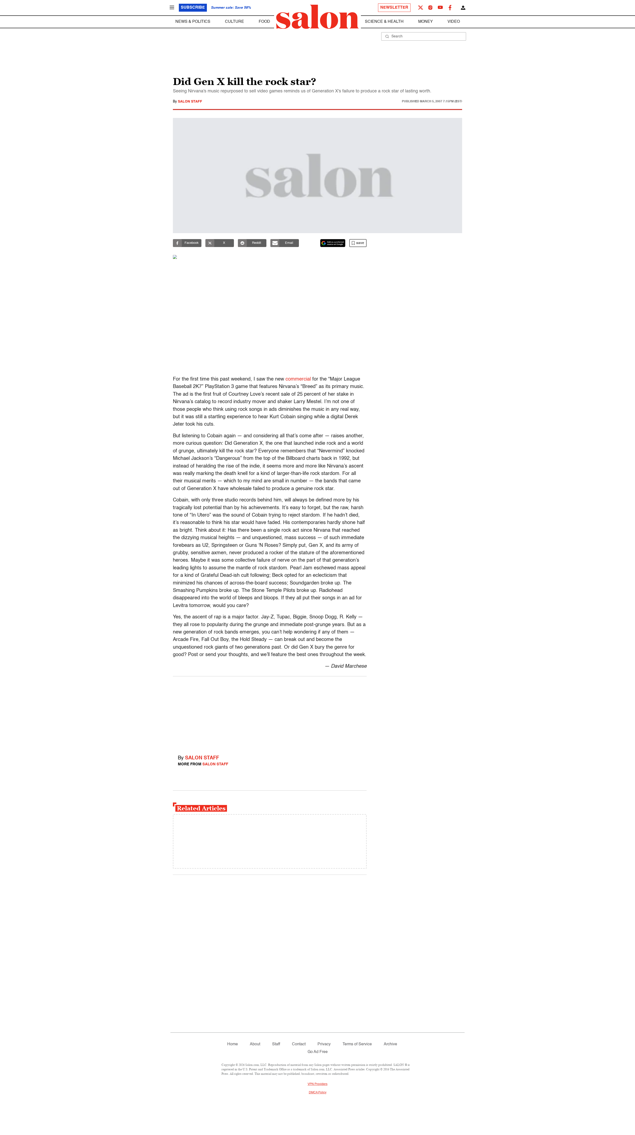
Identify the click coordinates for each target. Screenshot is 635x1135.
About (255, 1044)
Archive (390, 1044)
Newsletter (394, 8)
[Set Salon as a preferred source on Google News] (333, 243)
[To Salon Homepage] (317, 17)
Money (425, 22)
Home (232, 1044)
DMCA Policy (317, 1092)
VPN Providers (317, 1084)
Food (264, 22)
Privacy (324, 1044)
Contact (299, 1044)
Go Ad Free (318, 1052)
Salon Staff (190, 101)
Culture (234, 22)
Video (453, 22)
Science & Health (384, 22)
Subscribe (193, 8)
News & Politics (192, 22)
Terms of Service (357, 1044)
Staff (276, 1044)
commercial (298, 379)
